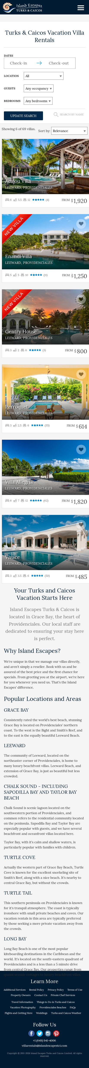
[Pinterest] (56, 1033)
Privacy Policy (56, 989)
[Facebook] (31, 1033)
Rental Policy (36, 989)
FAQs (73, 1007)
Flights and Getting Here (18, 1013)
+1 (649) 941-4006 (44, 1040)
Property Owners (20, 995)
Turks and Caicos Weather (66, 1013)
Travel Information (22, 1002)
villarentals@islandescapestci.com (44, 1046)
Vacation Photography (23, 1007)
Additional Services (14, 989)
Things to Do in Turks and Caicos (56, 1002)
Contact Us (40, 995)
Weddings (41, 1013)
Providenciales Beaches (53, 1007)
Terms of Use (74, 989)
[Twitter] (40, 1033)
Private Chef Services (63, 995)
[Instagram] (48, 1033)
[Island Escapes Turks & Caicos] (23, 8)
